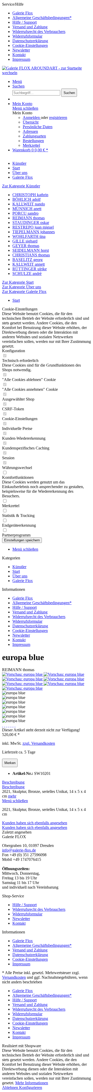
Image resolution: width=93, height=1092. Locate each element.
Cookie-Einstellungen (30, 45)
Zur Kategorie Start (18, 282)
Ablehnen (10, 1087)
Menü (17, 81)
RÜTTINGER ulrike (29, 269)
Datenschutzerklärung (30, 41)
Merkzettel (31, 145)
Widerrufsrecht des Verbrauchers (38, 31)
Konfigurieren (30, 1087)
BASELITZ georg (27, 259)
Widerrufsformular (27, 36)
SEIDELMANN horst (30, 250)
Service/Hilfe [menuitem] (37, 32)
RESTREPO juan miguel (33, 227)
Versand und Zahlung (30, 27)
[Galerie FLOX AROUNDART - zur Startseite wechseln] (46, 73)
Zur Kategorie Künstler (21, 186)
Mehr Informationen (31, 1083)
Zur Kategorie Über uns (21, 287)
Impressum (21, 59)
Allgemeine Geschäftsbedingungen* (42, 17)
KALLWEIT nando (28, 204)
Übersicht (30, 122)
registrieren (58, 117)
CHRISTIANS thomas (31, 255)
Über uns (19, 576)
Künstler (19, 567)
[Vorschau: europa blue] (23, 674)
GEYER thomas (25, 246)
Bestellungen (33, 140)
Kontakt (19, 55)
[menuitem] (51, 13)
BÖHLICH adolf (26, 199)
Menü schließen (25, 108)
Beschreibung (13, 782)
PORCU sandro (25, 213)
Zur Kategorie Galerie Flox (24, 291)
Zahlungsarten (34, 136)
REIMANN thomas (28, 218)
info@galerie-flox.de (19, 850)
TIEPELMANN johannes (33, 232)
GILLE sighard (24, 241)
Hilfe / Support (24, 22)
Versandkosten (14, 977)
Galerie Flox (22, 13)
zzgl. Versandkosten (38, 743)
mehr (12, 796)
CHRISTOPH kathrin (30, 195)
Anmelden (32, 117)
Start (16, 571)
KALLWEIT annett (28, 264)
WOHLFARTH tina (28, 236)
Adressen (30, 131)
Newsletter (21, 50)
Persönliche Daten (37, 127)
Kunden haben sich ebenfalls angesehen (34, 823)
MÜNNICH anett (26, 208)
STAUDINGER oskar (30, 222)
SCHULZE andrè (27, 273)
